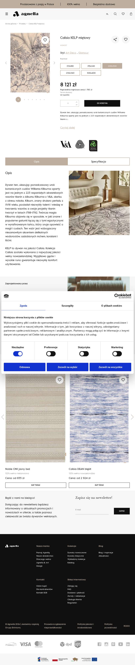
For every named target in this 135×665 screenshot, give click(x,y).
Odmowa (24, 367)
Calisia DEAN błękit (80, 469)
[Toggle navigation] (7, 14)
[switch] (51, 353)
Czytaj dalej (67, 127)
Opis (36, 161)
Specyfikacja (98, 161)
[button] (7, 63)
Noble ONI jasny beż (17, 469)
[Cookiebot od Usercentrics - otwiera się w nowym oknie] (116, 296)
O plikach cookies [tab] (111, 305)
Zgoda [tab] (23, 305)
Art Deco (71, 53)
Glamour (83, 53)
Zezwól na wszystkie (110, 367)
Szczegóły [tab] (68, 305)
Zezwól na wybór (67, 367)
